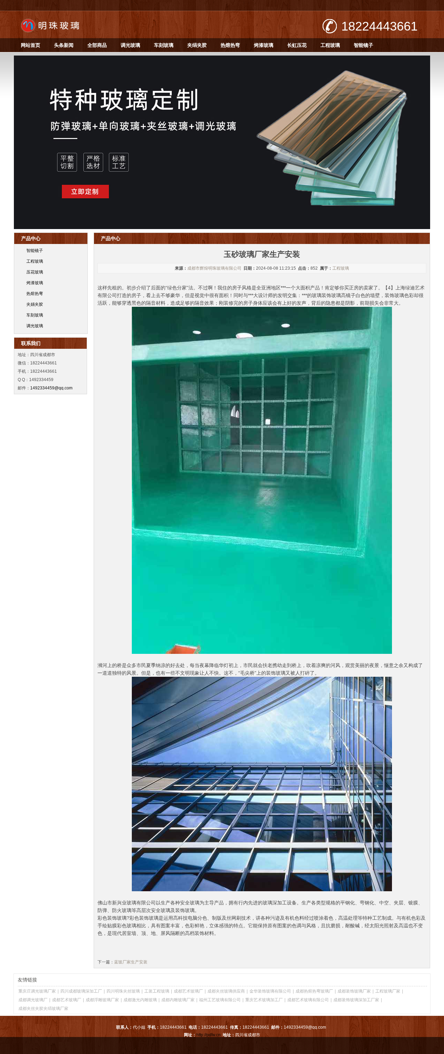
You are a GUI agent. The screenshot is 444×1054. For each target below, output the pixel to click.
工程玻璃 (330, 45)
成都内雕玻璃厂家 (178, 999)
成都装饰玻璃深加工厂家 (356, 999)
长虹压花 (297, 45)
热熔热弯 (230, 45)
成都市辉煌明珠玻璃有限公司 (214, 268)
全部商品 (97, 45)
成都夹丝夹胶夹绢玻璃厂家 (43, 1008)
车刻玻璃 (163, 45)
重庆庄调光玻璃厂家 (37, 991)
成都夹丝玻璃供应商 (226, 991)
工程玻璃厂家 (387, 991)
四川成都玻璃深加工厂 (81, 991)
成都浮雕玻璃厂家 (102, 999)
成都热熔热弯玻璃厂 (314, 991)
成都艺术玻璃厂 (188, 991)
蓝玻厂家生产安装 (130, 962)
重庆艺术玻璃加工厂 (264, 999)
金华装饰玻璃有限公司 (270, 991)
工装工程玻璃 (156, 991)
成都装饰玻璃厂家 (354, 991)
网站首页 (30, 45)
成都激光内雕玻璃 (140, 999)
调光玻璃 (130, 45)
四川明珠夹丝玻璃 (123, 991)
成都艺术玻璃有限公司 (308, 999)
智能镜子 (363, 45)
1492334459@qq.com (51, 388)
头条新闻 (64, 45)
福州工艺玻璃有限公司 (220, 999)
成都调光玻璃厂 (33, 999)
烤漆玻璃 (263, 45)
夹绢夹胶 (197, 45)
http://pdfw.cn (208, 1034)
